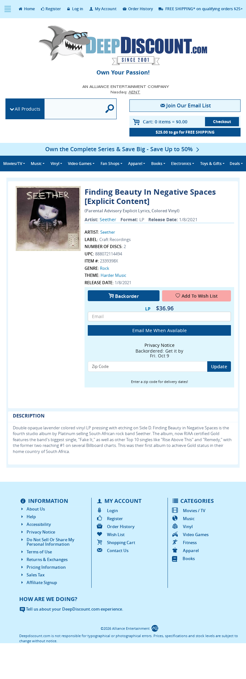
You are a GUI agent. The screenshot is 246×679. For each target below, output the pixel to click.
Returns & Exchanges (47, 559)
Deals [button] (235, 163)
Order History (140, 9)
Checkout (222, 121)
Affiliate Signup (42, 582)
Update (219, 366)
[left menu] (7, 9)
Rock (104, 268)
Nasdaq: (125, 92)
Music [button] (36, 163)
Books (189, 558)
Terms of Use (39, 552)
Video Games (196, 534)
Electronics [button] (181, 163)
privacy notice (159, 345)
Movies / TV (194, 510)
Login (112, 510)
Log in (77, 9)
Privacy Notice (41, 532)
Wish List (115, 534)
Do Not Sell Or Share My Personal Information (50, 541)
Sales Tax (36, 575)
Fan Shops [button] (110, 163)
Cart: (165, 122)
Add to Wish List (200, 296)
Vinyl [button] (55, 163)
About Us (36, 509)
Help (31, 516)
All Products (27, 109)
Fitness (190, 542)
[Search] (110, 108)
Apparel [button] (135, 163)
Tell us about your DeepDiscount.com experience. (74, 609)
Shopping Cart (121, 542)
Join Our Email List (188, 105)
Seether (108, 219)
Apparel (191, 550)
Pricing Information (46, 567)
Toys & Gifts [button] (211, 163)
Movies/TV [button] (12, 163)
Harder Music (113, 275)
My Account (105, 9)
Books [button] (156, 163)
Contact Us (117, 550)
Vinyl (188, 526)
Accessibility (39, 524)
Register (53, 9)
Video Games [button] (80, 163)
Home (29, 9)
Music (188, 518)
